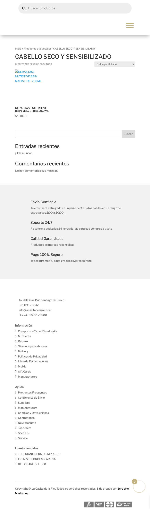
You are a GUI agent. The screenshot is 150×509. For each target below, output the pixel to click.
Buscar (128, 133)
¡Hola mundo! (23, 153)
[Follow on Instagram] (26, 471)
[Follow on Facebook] (18, 471)
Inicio (18, 48)
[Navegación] (130, 25)
